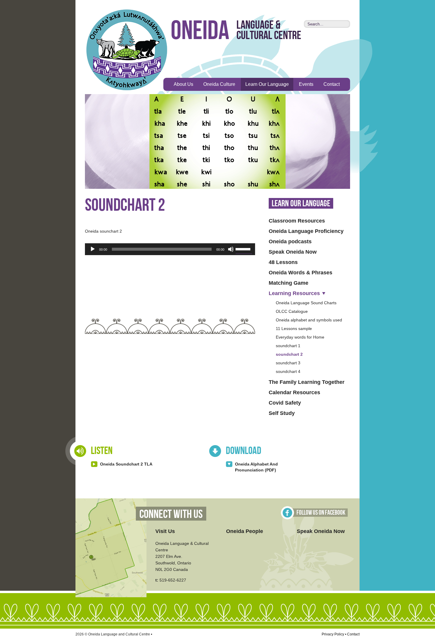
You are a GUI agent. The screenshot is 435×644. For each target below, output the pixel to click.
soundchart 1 (288, 345)
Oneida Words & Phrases (300, 273)
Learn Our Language (267, 84)
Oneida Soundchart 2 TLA (126, 464)
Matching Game (288, 283)
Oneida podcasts (290, 241)
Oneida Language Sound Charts (306, 302)
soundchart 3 (288, 362)
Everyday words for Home (300, 337)
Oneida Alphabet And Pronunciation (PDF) (256, 467)
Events (306, 84)
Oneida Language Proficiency (306, 231)
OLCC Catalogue (292, 311)
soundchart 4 (288, 371)
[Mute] (231, 249)
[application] (170, 249)
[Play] (93, 249)
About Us (183, 84)
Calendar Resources (294, 392)
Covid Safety (285, 403)
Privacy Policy (333, 634)
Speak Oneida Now (293, 252)
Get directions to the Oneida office (110, 547)
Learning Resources (294, 293)
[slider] (244, 248)
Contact (331, 84)
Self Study (282, 413)
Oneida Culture (219, 84)
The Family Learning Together (306, 382)
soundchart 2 (289, 354)
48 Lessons (283, 262)
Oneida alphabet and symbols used (309, 320)
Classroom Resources (297, 221)
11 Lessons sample (294, 328)
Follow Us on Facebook (321, 513)
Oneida (200, 31)
